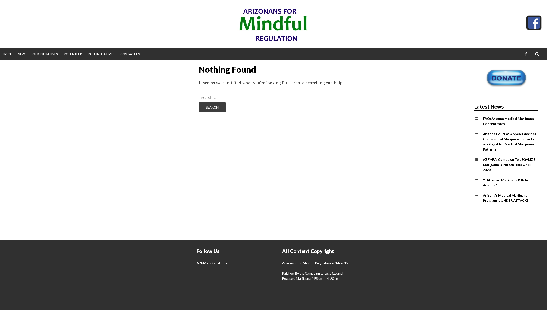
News (22, 54)
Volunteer (73, 54)
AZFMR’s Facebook (212, 263)
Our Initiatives (45, 54)
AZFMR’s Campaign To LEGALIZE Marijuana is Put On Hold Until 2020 (509, 164)
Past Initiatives (101, 54)
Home (7, 54)
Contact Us (130, 54)
